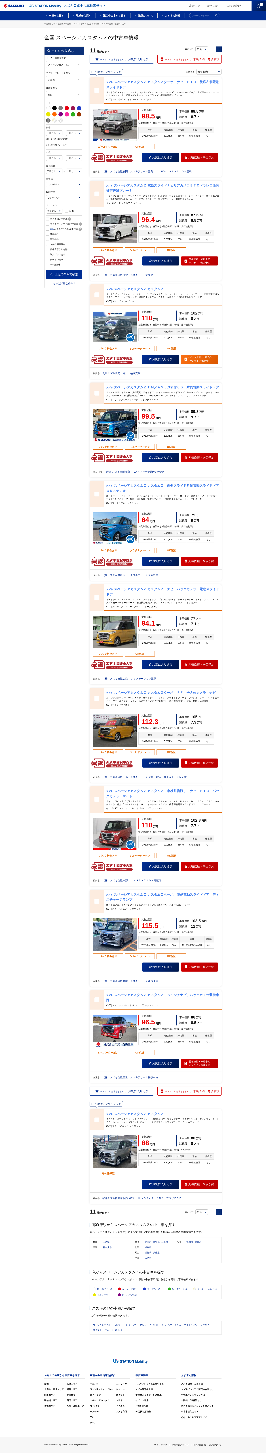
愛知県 (156, 1242)
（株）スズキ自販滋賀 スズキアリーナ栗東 (127, 274)
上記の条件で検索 (66, 274)
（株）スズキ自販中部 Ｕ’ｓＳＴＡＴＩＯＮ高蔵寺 (131, 880)
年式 (48, 152)
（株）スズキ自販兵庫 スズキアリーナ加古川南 (130, 981)
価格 (48, 127)
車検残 (49, 179)
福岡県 (189, 1242)
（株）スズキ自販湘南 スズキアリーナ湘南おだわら (135, 471)
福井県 (148, 1247)
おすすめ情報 (172, 15)
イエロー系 (102, 1294)
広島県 (148, 1258)
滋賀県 (148, 1252)
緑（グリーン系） (181, 1289)
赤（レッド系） (129, 1289)
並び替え (190, 72)
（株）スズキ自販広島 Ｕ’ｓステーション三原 (129, 678)
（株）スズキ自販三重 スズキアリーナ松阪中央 (130, 1077)
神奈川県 (107, 1247)
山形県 (106, 1242)
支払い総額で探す (59, 139)
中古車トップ (49, 24)
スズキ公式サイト (234, 5)
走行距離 (50, 166)
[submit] (216, 15)
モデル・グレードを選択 (58, 73)
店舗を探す (195, 5)
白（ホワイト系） (106, 1289)
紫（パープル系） (131, 1294)
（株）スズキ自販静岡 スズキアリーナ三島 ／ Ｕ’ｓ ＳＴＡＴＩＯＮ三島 (147, 171)
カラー (49, 103)
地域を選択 (51, 88)
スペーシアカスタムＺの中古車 (86, 24)
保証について (145, 15)
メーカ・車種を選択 (56, 58)
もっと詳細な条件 (63, 283)
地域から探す (83, 15)
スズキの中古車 (64, 24)
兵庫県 (156, 1252)
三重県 (164, 1242)
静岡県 (148, 1242)
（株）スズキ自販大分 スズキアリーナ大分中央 (130, 575)
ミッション (51, 205)
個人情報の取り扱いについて (207, 1445)
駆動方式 (50, 192)
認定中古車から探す (114, 15)
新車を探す (213, 5)
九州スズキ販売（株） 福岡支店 (121, 373)
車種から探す (56, 15)
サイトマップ (160, 1445)
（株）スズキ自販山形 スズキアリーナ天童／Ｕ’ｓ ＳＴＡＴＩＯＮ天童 (144, 777)
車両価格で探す (58, 145)
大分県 (198, 1242)
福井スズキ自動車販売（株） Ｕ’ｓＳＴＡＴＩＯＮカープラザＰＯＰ (141, 1198)
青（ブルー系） (154, 1289)
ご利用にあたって (180, 1445)
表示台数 (189, 49)
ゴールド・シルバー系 (207, 1289)
